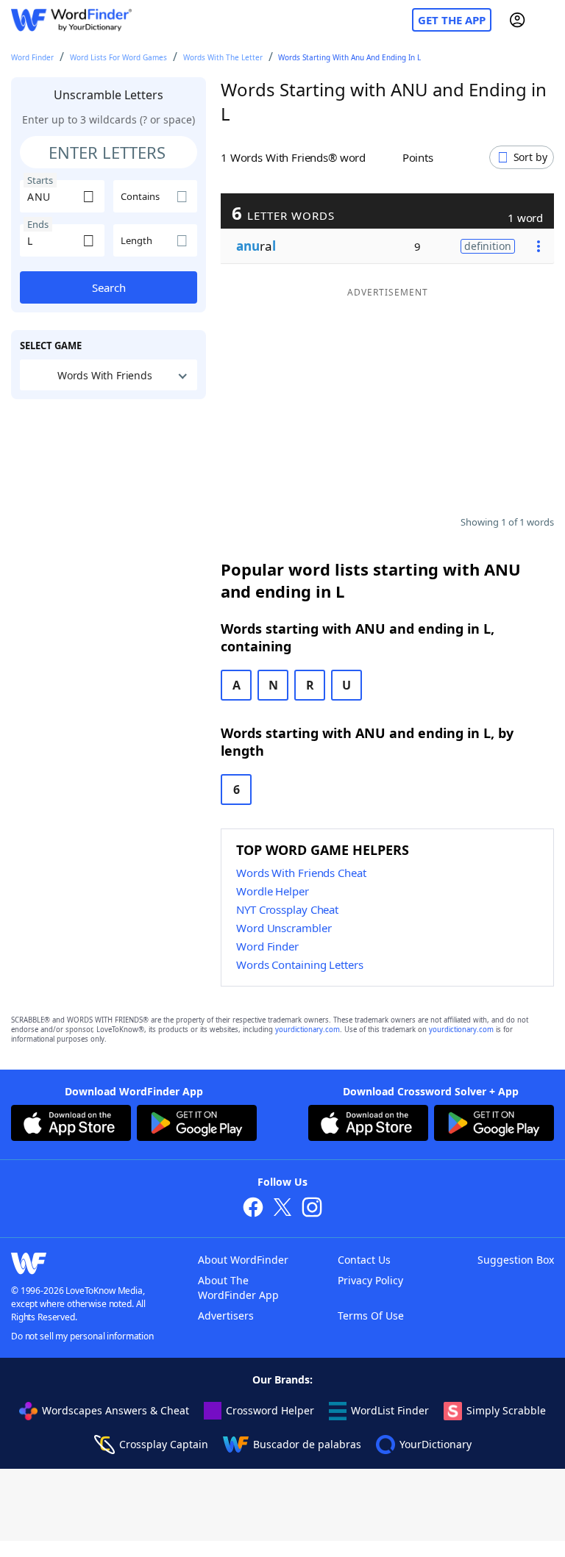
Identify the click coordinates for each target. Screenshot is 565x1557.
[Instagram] (312, 1209)
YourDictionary (435, 1444)
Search (109, 287)
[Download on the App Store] (71, 1125)
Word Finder (32, 57)
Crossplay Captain (163, 1444)
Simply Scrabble (506, 1410)
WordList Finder (390, 1410)
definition (487, 246)
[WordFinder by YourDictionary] (71, 20)
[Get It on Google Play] (197, 1125)
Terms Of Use (371, 1315)
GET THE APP (452, 19)
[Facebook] (253, 1209)
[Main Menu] (548, 19)
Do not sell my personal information (82, 1336)
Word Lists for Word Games (118, 57)
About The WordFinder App (238, 1287)
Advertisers (226, 1315)
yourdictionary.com (307, 1029)
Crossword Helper (270, 1410)
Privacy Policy (370, 1280)
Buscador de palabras (307, 1444)
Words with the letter (223, 57)
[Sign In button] (517, 19)
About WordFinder (243, 1260)
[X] (282, 1209)
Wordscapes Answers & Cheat (115, 1410)
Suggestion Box (515, 1260)
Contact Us (364, 1260)
